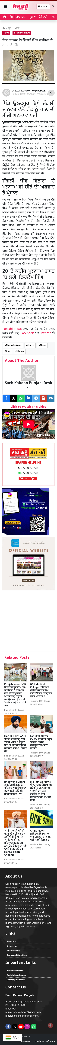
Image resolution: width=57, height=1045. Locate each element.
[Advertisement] (28, 621)
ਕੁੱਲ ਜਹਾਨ (21, 17)
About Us (11, 941)
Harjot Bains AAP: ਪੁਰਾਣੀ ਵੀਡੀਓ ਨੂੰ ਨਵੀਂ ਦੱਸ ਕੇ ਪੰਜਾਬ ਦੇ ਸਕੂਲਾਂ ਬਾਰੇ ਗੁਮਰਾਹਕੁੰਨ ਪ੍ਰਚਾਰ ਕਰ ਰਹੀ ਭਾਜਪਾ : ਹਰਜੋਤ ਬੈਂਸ (15, 744)
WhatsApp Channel (16, 979)
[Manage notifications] (50, 1025)
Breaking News (22, 33)
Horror (31, 345)
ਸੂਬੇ (9, 28)
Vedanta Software (45, 1041)
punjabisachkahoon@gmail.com (23, 1012)
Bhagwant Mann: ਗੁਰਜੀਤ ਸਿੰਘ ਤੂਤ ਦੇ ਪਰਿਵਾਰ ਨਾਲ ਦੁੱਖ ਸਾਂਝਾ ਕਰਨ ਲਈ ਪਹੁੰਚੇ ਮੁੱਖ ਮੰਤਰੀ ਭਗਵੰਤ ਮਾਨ (15, 788)
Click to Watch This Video (28, 407)
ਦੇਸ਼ (11, 17)
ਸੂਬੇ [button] (31, 17)
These (43, 345)
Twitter (45, 333)
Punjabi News (12, 329)
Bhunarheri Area (14, 345)
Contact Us (12, 946)
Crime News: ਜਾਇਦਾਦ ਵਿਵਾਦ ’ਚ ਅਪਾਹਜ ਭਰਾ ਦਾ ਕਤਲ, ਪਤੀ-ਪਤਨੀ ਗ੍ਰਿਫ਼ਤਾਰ (40, 835)
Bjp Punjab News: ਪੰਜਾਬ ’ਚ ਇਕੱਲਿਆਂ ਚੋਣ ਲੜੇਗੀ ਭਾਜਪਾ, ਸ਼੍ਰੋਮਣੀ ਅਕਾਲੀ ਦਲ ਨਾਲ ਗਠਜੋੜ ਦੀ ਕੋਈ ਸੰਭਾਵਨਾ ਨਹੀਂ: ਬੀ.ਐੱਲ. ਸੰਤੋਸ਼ (41, 791)
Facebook (27, 333)
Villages (20, 351)
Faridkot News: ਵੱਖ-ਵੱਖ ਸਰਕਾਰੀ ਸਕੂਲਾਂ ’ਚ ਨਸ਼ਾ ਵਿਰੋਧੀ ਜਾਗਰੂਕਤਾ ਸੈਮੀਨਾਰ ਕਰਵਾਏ (41, 742)
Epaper (44, 6)
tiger (8, 351)
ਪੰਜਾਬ (17, 28)
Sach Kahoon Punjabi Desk (28, 383)
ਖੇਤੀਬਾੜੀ (43, 17)
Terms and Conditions (17, 955)
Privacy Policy (13, 950)
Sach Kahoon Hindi (15, 970)
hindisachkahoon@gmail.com (21, 1015)
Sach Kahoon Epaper (16, 975)
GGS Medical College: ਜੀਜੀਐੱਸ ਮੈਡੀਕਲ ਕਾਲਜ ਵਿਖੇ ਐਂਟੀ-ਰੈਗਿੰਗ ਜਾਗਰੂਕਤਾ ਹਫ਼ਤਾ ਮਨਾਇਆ (41, 690)
